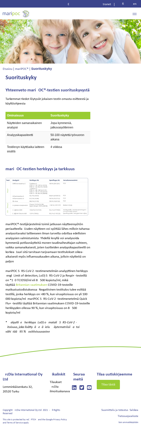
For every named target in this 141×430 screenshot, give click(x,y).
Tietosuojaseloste (128, 416)
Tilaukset (56, 382)
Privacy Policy (60, 419)
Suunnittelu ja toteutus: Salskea (119, 410)
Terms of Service (15, 423)
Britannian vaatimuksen (31, 285)
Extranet (89, 4)
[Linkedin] (74, 388)
